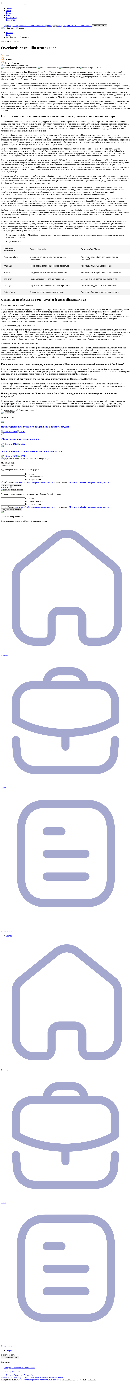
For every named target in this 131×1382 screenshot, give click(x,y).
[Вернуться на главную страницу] (12, 4)
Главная (4, 1377)
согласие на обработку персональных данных (33, 482)
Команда (17, 1377)
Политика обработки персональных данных (40, 1380)
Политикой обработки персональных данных (89, 482)
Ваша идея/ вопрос (33, 479)
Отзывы (25, 1377)
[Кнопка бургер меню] (25, 4)
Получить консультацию (11, 485)
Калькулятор (11, 17)
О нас (8, 11)
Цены (8, 13)
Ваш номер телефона (34, 477)
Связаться (10, 413)
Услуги (9, 8)
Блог (8, 15)
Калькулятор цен (56, 1377)
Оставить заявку (99, 26)
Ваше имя (29, 474)
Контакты (10, 20)
